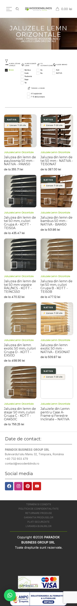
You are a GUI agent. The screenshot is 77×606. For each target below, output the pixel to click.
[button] (10, 595)
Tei (25, 83)
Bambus (27, 70)
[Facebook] (9, 486)
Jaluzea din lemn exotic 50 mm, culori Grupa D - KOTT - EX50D (20, 350)
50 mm (11, 70)
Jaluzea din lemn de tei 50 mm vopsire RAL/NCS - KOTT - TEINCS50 (20, 286)
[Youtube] (37, 486)
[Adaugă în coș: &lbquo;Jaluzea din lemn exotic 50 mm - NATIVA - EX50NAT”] (56, 318)
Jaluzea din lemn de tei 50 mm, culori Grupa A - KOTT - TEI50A (20, 223)
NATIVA (59, 73)
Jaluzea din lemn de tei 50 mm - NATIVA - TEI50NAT (56, 160)
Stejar (26, 80)
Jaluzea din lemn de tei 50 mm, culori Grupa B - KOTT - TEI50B (56, 286)
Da (41, 70)
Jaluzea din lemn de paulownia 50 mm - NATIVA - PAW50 (20, 160)
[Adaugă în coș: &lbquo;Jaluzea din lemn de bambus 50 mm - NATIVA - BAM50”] (56, 191)
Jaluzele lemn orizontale (19, 152)
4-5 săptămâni (36, 94)
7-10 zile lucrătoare (38, 97)
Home (19, 39)
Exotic (26, 73)
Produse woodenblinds (42, 39)
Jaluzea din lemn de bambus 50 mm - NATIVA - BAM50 (56, 221)
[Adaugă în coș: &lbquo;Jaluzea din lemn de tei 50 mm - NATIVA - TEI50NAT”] (56, 130)
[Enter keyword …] (17, 9)
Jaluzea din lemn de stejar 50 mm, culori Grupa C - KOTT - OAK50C (20, 414)
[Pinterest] (27, 486)
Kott (57, 70)
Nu (41, 73)
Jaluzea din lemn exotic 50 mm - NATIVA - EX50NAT (55, 348)
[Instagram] (18, 486)
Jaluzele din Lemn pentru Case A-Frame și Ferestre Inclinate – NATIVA (54, 414)
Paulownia (28, 76)
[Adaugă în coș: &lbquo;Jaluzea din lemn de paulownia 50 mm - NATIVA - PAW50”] (20, 130)
